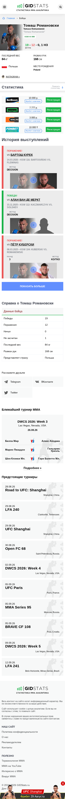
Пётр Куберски (22, 244)
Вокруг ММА (9, 776)
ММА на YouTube (11, 766)
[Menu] (4, 7)
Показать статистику (55, 87)
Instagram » (13, 77)
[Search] (60, 7)
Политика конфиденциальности (20, 731)
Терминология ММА (13, 760)
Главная (11, 18)
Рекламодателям (11, 742)
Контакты (7, 747)
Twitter (14, 392)
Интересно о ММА (12, 771)
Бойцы (22, 18)
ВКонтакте (47, 381)
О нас (5, 737)
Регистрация (53, 100)
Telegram (15, 381)
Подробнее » (32, 468)
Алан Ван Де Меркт (25, 199)
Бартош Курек (22, 154)
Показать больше (32, 286)
